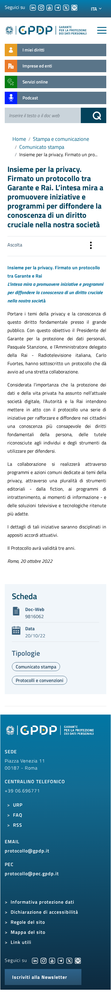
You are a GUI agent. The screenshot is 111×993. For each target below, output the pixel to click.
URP (17, 804)
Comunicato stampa (41, 147)
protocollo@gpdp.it (27, 850)
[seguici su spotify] (74, 7)
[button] (91, 246)
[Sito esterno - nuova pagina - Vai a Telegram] (61, 960)
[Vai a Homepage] (50, 733)
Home (19, 139)
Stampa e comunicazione (61, 139)
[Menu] (102, 30)
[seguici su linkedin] (33, 7)
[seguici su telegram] (58, 7)
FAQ (17, 814)
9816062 (34, 616)
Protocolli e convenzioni (39, 680)
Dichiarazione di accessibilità (44, 911)
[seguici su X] (66, 7)
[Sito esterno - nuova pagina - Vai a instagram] (43, 960)
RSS (17, 824)
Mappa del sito (28, 932)
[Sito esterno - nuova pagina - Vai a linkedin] (35, 960)
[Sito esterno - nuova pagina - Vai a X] (69, 960)
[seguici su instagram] (41, 7)
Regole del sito (28, 922)
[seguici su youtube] (49, 7)
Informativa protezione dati (42, 901)
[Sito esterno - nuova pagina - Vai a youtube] (52, 960)
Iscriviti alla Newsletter (39, 977)
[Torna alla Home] (46, 29)
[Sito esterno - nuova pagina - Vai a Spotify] (78, 960)
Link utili (21, 942)
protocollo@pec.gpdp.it (32, 873)
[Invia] (93, 115)
